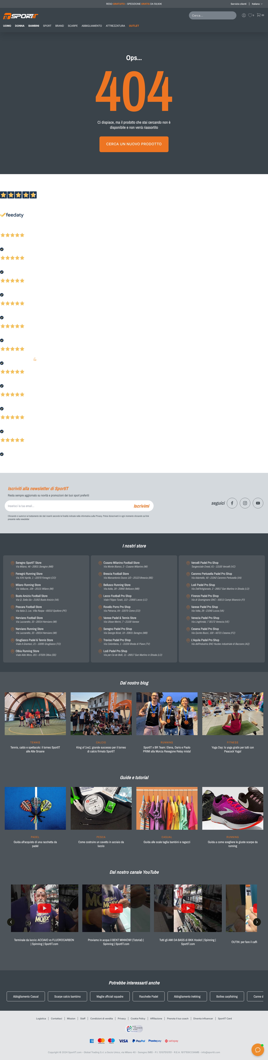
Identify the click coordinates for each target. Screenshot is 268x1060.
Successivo (20, 230)
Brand (59, 25)
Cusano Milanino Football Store (125, 564)
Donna (20, 25)
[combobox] (213, 15)
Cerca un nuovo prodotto (134, 144)
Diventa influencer (203, 1018)
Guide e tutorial (134, 777)
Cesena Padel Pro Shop (213, 631)
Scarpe (73, 25)
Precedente (6, 230)
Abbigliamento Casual (25, 996)
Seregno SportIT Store (34, 564)
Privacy (122, 1018)
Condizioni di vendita (101, 1018)
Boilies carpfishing (227, 996)
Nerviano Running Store (36, 631)
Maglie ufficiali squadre (110, 996)
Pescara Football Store (41, 609)
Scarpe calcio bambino (67, 996)
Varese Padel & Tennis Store (121, 620)
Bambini (33, 25)
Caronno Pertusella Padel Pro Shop (216, 575)
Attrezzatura (115, 25)
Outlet (134, 25)
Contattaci (56, 1018)
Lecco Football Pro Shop (125, 598)
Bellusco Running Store (121, 587)
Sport (47, 25)
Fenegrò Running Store (36, 575)
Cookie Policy (138, 1018)
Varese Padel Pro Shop (207, 609)
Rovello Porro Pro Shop (121, 609)
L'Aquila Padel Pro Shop (220, 642)
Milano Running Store (34, 587)
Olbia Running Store (36, 653)
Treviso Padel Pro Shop (126, 642)
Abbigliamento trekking (187, 996)
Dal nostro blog (134, 683)
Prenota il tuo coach (177, 1018)
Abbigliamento (92, 25)
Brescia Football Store (128, 575)
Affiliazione (156, 1018)
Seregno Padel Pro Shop (125, 631)
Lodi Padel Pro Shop (132, 653)
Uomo (7, 25)
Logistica (41, 1018)
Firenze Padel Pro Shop (218, 598)
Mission (71, 1018)
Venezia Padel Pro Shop (210, 620)
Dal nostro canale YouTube (134, 872)
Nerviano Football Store (36, 620)
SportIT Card (225, 1018)
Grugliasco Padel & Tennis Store (38, 642)
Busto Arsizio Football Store (37, 598)
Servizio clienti (238, 3)
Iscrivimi (141, 506)
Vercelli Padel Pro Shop (213, 564)
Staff (82, 1018)
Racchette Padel (148, 996)
